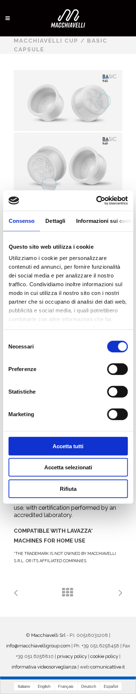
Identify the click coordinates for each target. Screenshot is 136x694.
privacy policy (72, 656)
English (44, 686)
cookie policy (104, 656)
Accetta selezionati (68, 467)
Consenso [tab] (21, 220)
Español (111, 686)
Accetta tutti (68, 446)
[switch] (117, 369)
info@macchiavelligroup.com (38, 645)
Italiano (24, 686)
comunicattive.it (107, 667)
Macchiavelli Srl (48, 635)
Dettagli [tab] (55, 220)
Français (66, 686)
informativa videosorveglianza (44, 667)
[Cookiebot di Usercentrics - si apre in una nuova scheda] (97, 200)
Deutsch (88, 686)
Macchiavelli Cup (46, 41)
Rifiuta (68, 488)
